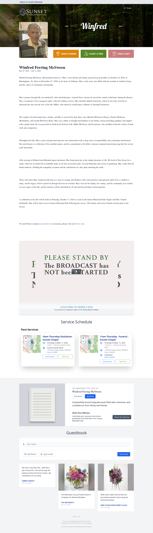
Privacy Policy (70, 523)
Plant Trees (65, 357)
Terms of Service (82, 523)
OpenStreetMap (79, 527)
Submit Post (123, 454)
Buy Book (90, 396)
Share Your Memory (121, 417)
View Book (78, 396)
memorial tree (46, 223)
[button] (31, 341)
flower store (80, 223)
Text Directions (50, 357)
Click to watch (109, 357)
